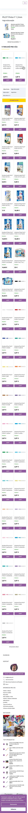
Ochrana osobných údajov (9, 708)
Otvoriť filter (14, 100)
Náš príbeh (5, 694)
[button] (4, 68)
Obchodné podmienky (8, 706)
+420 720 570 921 (9, 679)
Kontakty (5, 702)
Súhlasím (13, 809)
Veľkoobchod (6, 700)
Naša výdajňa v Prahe (8, 696)
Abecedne (6, 95)
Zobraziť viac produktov (13, 42)
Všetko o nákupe (7, 690)
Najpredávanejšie (15, 89)
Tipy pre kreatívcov (7, 704)
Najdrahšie (14, 92)
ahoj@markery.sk (9, 677)
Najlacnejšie (6, 92)
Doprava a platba (7, 692)
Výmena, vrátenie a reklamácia (10, 698)
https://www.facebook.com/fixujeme (13, 681)
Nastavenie (13, 804)
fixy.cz (6, 684)
